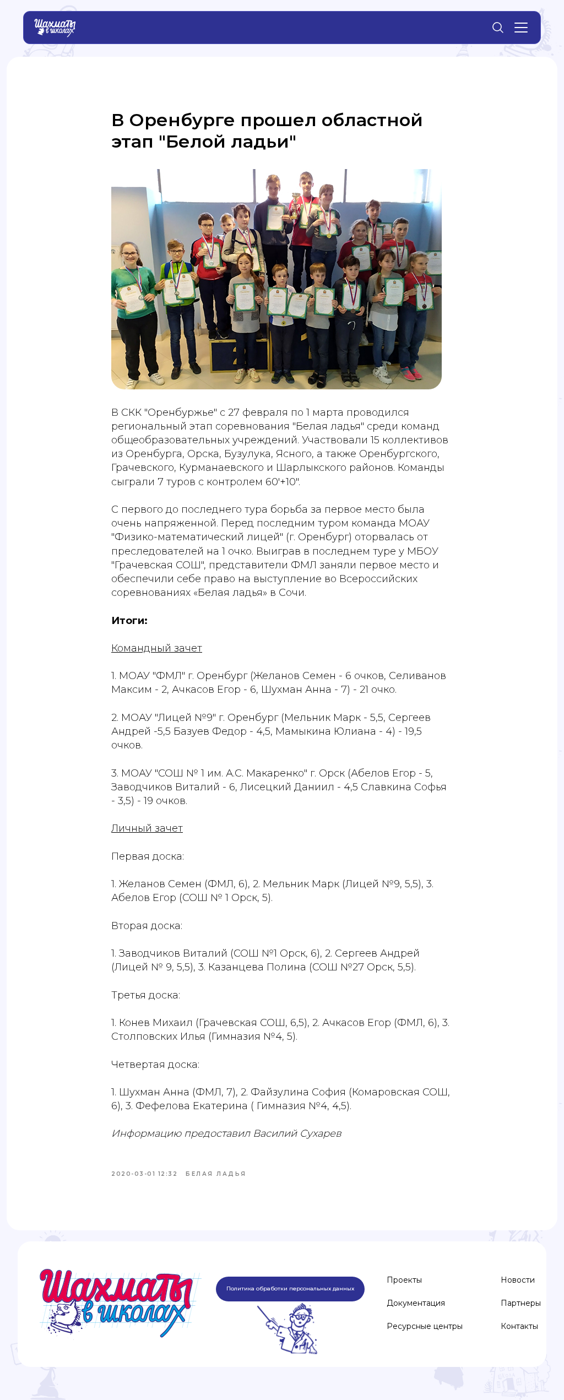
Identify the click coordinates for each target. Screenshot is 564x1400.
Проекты (404, 1280)
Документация (416, 1303)
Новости (518, 1280)
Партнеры (521, 1303)
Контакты (519, 1326)
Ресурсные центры (425, 1326)
